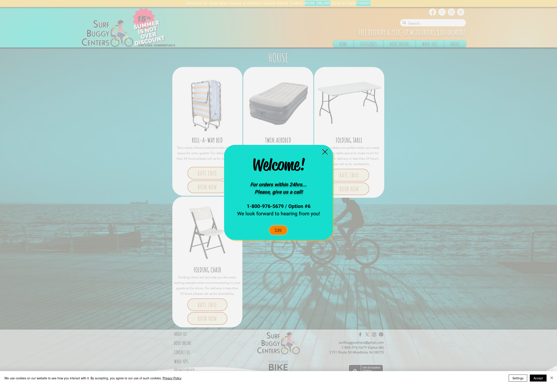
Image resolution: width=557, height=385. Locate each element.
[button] (325, 152)
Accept (538, 378)
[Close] (551, 378)
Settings (517, 378)
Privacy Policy (172, 378)
